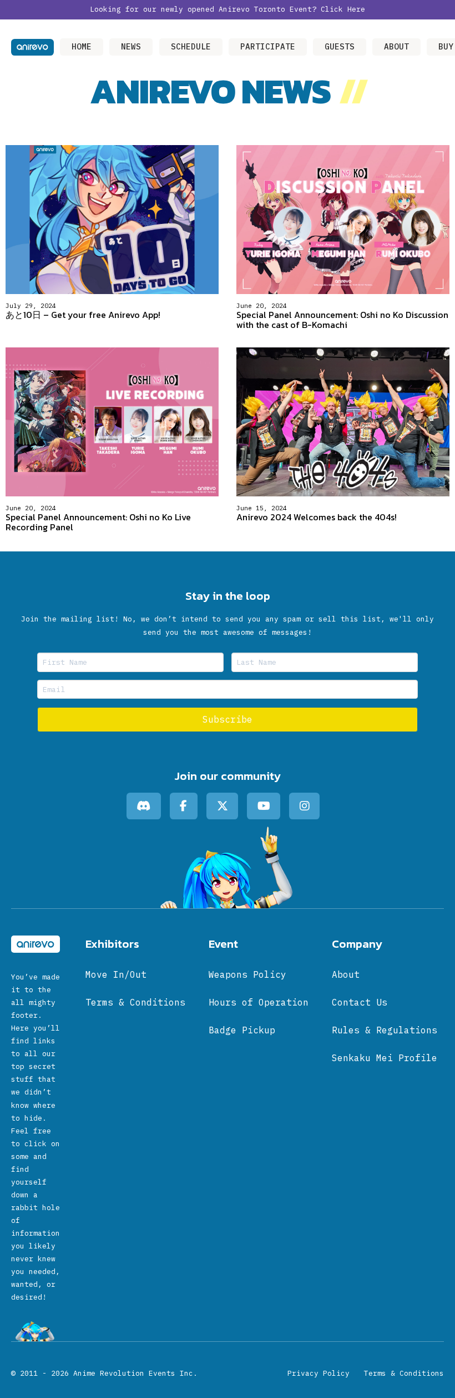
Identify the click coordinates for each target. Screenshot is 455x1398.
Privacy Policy (318, 1373)
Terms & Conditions (404, 1373)
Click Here (343, 9)
